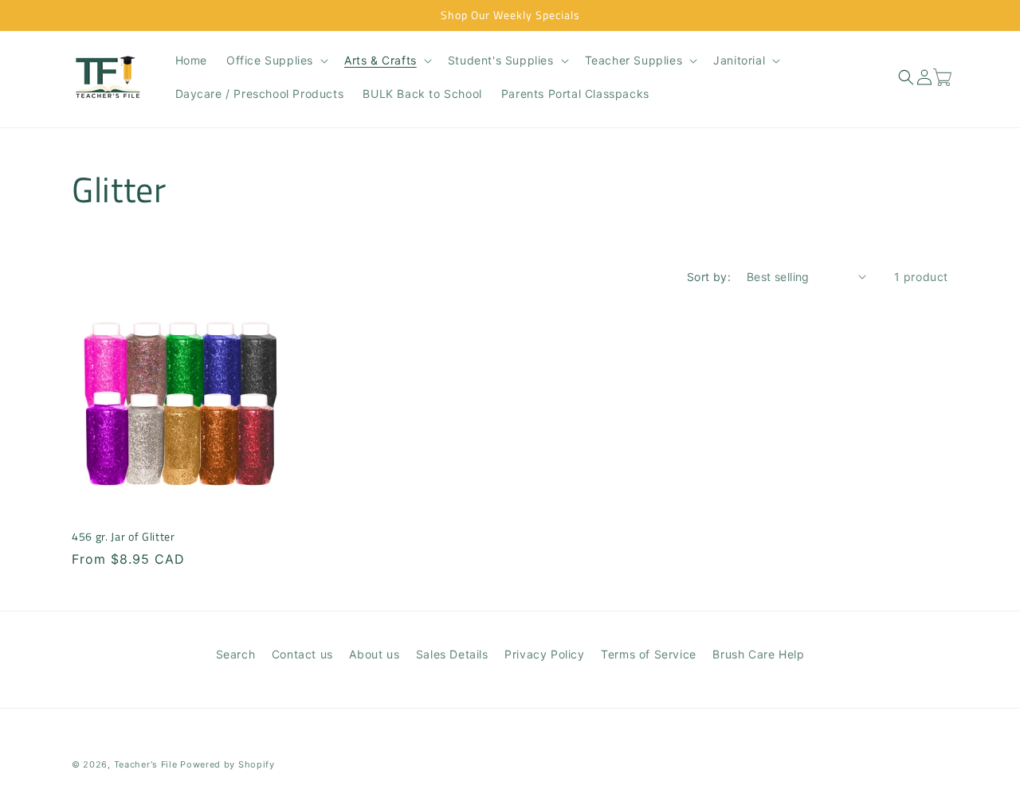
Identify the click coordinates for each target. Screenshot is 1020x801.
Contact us (302, 654)
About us (374, 654)
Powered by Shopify (227, 764)
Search (236, 654)
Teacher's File (146, 764)
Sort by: (709, 276)
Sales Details (452, 654)
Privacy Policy (544, 654)
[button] (276, 60)
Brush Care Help (758, 654)
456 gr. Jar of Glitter (123, 536)
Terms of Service (648, 654)
